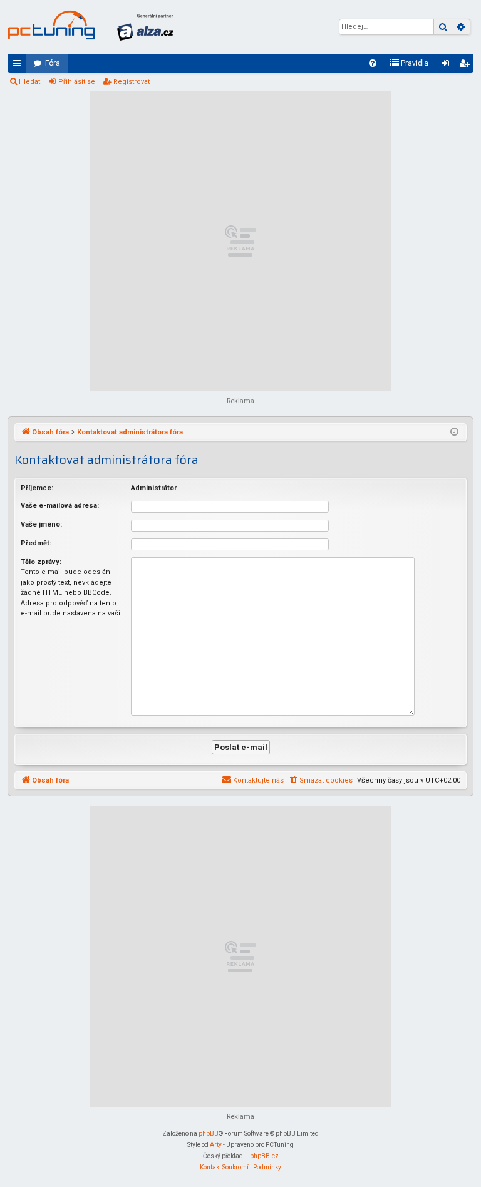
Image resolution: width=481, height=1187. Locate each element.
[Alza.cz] (145, 27)
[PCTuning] (51, 25)
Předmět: (36, 543)
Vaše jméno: (41, 524)
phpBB (209, 1133)
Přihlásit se (76, 82)
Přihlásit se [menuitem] (448, 66)
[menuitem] (372, 63)
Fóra (52, 63)
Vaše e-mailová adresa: (60, 505)
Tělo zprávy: (41, 562)
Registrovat (131, 82)
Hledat (29, 82)
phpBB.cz (264, 1156)
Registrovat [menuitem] (466, 66)
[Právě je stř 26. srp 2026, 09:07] (454, 432)
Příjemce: (37, 488)
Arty (216, 1144)
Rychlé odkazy (19, 66)
